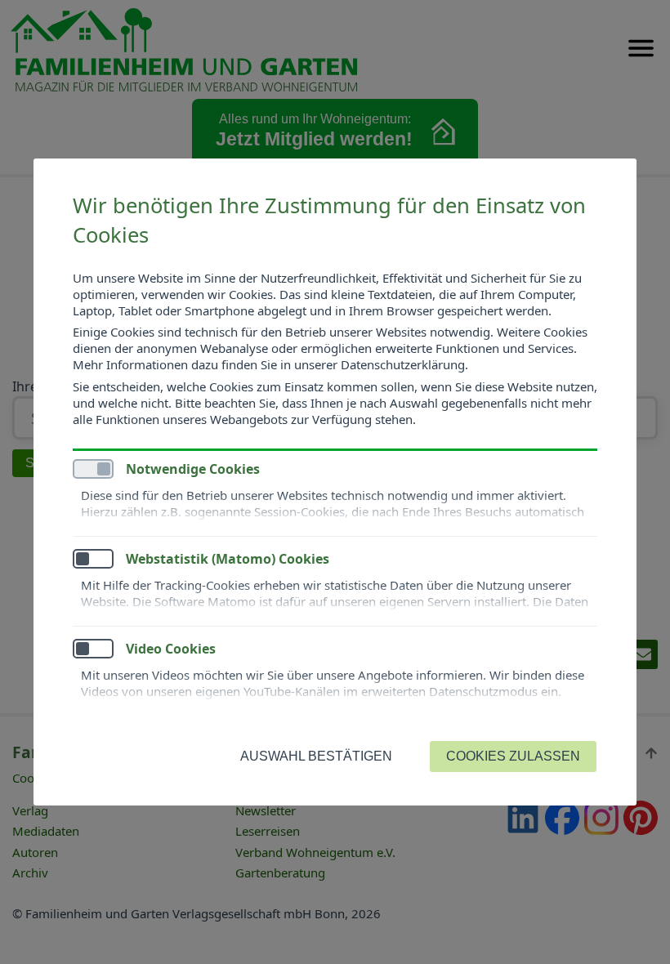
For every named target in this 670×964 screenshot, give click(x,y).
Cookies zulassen (513, 756)
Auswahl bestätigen (316, 756)
